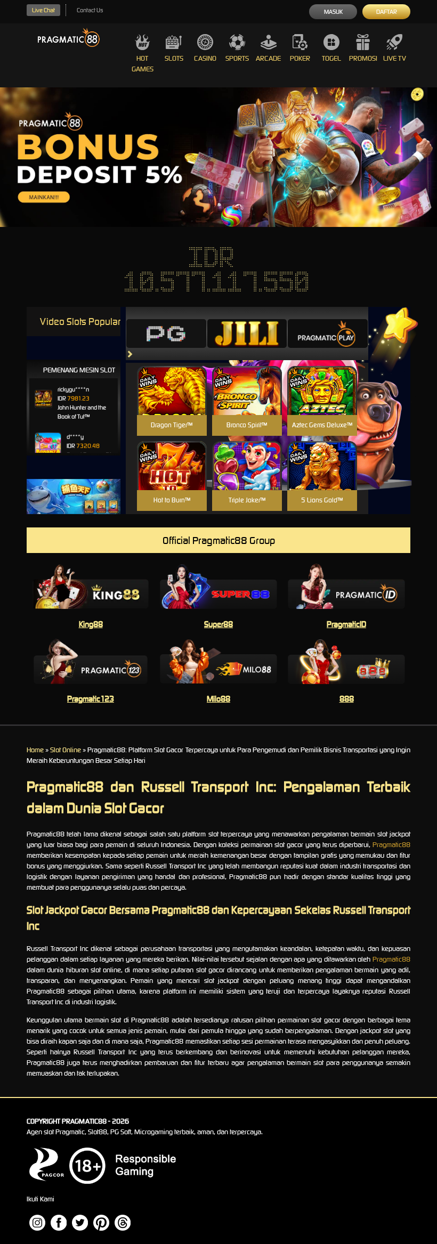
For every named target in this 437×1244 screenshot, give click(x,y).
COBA (172, 378)
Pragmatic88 (391, 844)
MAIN (172, 401)
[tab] (166, 333)
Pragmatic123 (90, 699)
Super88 (218, 624)
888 (346, 699)
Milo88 (218, 699)
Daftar (386, 11)
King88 (91, 624)
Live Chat (43, 10)
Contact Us (90, 10)
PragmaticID (346, 624)
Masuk (333, 11)
